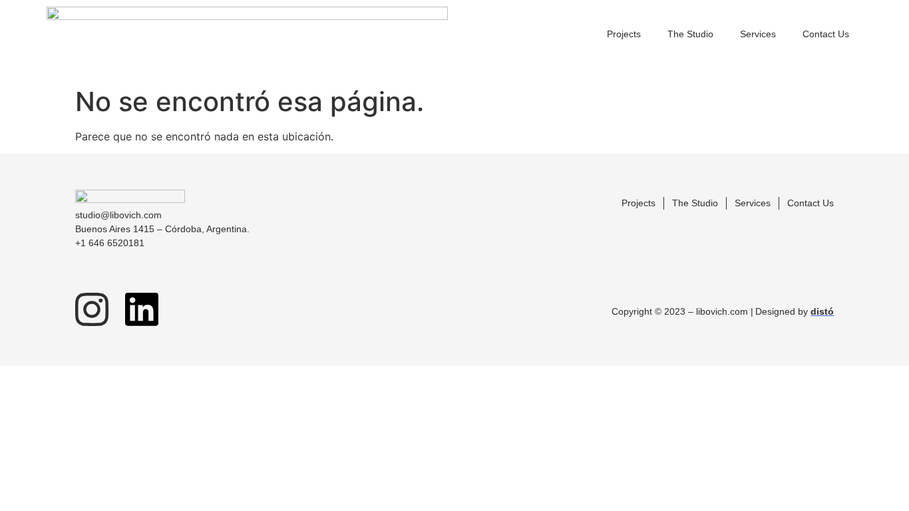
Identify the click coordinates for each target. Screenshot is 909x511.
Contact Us (826, 34)
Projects (624, 34)
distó (822, 311)
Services (758, 34)
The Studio (690, 34)
